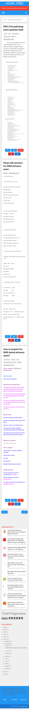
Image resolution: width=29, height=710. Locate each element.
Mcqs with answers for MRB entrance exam (13, 166)
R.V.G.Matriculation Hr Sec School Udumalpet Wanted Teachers (15, 587)
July (6, 659)
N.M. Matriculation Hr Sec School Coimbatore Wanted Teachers (15, 556)
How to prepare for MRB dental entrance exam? (13, 352)
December (7, 641)
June (6, 661)
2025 (4, 629)
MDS (10, 33)
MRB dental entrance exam (10, 362)
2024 (5, 632)
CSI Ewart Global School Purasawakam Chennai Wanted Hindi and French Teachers (16, 595)
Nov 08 (8, 653)
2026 (4, 627)
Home (4, 19)
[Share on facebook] (7, 150)
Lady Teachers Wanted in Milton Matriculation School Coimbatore (15, 604)
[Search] (26, 13)
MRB (18, 359)
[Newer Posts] (5, 512)
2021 (4, 639)
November (7, 643)
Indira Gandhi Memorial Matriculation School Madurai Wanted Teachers (16, 532)
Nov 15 (8, 646)
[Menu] (3, 13)
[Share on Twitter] (14, 150)
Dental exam (7, 359)
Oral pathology (15, 33)
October (7, 656)
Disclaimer (14, 699)
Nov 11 (8, 651)
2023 (4, 634)
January (7, 668)
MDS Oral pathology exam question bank (16, 648)
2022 (5, 637)
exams (5, 33)
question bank (7, 36)
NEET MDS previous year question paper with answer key (16, 564)
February (7, 666)
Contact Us (23, 699)
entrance (13, 359)
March (6, 663)
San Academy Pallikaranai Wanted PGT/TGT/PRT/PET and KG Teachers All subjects (16, 540)
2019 (4, 674)
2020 (4, 671)
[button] (3, 448)
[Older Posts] (25, 512)
